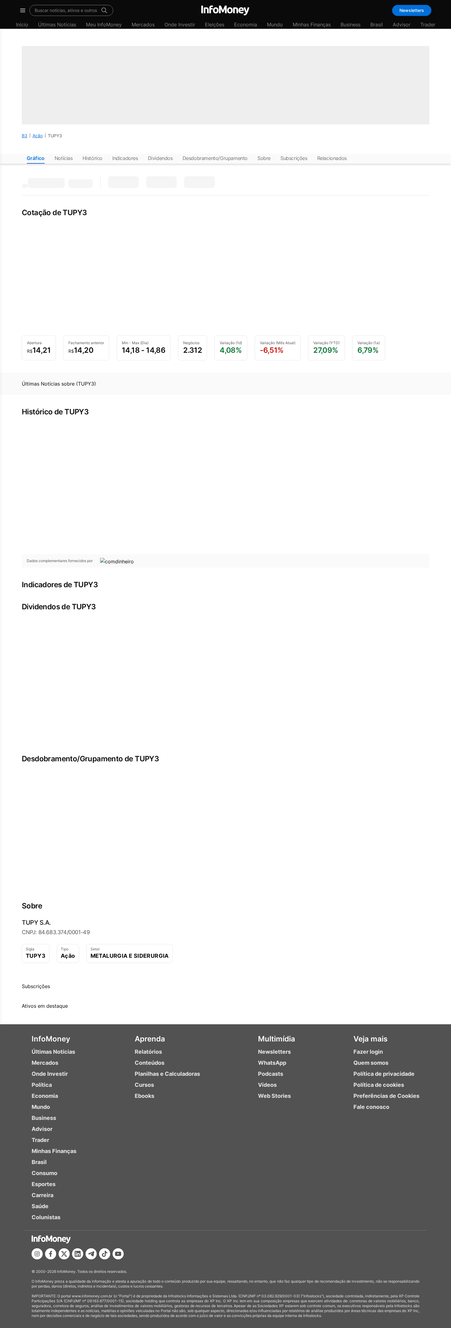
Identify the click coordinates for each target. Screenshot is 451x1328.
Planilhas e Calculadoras (167, 1074)
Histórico (92, 158)
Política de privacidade (383, 1074)
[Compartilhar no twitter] (64, 1253)
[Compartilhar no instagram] (37, 1253)
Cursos (144, 1085)
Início (22, 24)
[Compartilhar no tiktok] (104, 1253)
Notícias (64, 158)
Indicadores (125, 158)
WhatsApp (272, 1063)
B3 (24, 135)
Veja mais (370, 1038)
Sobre (264, 158)
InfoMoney (51, 1038)
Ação (38, 135)
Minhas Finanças (312, 24)
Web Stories (274, 1096)
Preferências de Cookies (386, 1096)
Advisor (402, 24)
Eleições (214, 24)
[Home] (225, 10)
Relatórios (148, 1051)
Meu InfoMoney (104, 24)
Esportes (44, 1184)
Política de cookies (378, 1085)
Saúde (40, 1206)
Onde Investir (179, 24)
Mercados (143, 24)
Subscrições (293, 158)
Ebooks (144, 1096)
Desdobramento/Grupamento (215, 158)
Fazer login (368, 1051)
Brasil (376, 24)
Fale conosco (371, 1107)
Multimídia (276, 1038)
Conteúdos (149, 1063)
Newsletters (411, 10)
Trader (427, 24)
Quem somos (370, 1063)
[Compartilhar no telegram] (91, 1253)
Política (42, 1085)
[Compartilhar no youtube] (118, 1253)
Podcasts (270, 1074)
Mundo (275, 24)
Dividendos (160, 158)
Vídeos (267, 1085)
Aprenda (150, 1038)
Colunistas (46, 1217)
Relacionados (332, 158)
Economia (245, 24)
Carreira (42, 1195)
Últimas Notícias (57, 24)
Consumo (44, 1173)
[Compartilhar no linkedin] (77, 1253)
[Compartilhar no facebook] (50, 1253)
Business (350, 24)
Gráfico (36, 158)
